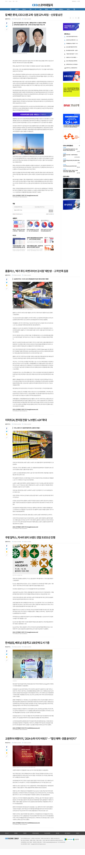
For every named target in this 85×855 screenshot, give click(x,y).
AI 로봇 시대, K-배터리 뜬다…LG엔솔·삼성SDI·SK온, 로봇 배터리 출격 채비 (72, 40)
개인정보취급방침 (35, 833)
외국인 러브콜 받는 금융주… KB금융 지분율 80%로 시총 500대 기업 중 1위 (35, 246)
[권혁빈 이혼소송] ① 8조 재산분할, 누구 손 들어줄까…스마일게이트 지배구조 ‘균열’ (72, 64)
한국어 (6, 1)
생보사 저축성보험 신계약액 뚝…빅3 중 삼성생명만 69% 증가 (72, 61)
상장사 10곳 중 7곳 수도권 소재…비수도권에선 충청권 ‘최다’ (47, 230)
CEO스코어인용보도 (68, 146)
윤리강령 (57, 833)
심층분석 (17, 9)
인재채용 (15, 833)
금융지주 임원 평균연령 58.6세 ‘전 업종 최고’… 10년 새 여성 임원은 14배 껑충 (35, 238)
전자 (30, 9)
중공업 (46, 9)
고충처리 (77, 833)
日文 (13, 1)
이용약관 (24, 833)
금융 (40, 9)
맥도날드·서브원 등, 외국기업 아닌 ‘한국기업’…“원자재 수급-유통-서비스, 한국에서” (19, 231)
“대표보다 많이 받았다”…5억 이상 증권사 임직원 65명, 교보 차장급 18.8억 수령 (19, 247)
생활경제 (53, 9)
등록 (50, 210)
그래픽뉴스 (61, 9)
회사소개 (6, 833)
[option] (71, 90)
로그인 (79, 1)
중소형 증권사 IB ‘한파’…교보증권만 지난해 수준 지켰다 (72, 50)
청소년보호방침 (47, 833)
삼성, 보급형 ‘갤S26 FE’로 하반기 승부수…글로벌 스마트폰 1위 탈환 (72, 47)
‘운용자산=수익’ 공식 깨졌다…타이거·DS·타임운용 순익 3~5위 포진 (72, 57)
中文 (16, 1)
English (10, 1)
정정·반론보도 (67, 833)
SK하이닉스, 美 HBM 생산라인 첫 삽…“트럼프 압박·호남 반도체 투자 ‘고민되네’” (72, 68)
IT (35, 9)
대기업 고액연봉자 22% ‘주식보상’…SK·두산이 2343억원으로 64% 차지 (33, 231)
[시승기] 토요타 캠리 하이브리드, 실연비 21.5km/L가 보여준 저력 (72, 36)
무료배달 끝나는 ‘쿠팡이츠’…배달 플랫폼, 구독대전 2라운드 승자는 (72, 43)
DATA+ (68, 9)
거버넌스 (24, 9)
